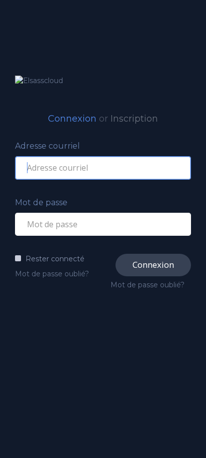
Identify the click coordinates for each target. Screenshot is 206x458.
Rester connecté (55, 258)
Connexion (72, 118)
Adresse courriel (47, 146)
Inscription (134, 118)
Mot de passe (41, 202)
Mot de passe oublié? (52, 273)
